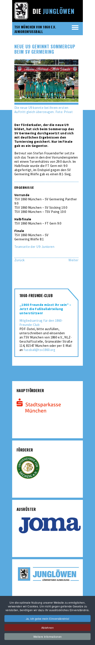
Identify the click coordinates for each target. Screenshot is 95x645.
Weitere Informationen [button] (47, 636)
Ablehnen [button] (47, 627)
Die (53, 11)
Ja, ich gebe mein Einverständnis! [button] (47, 618)
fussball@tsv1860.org (39, 350)
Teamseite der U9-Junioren (34, 247)
